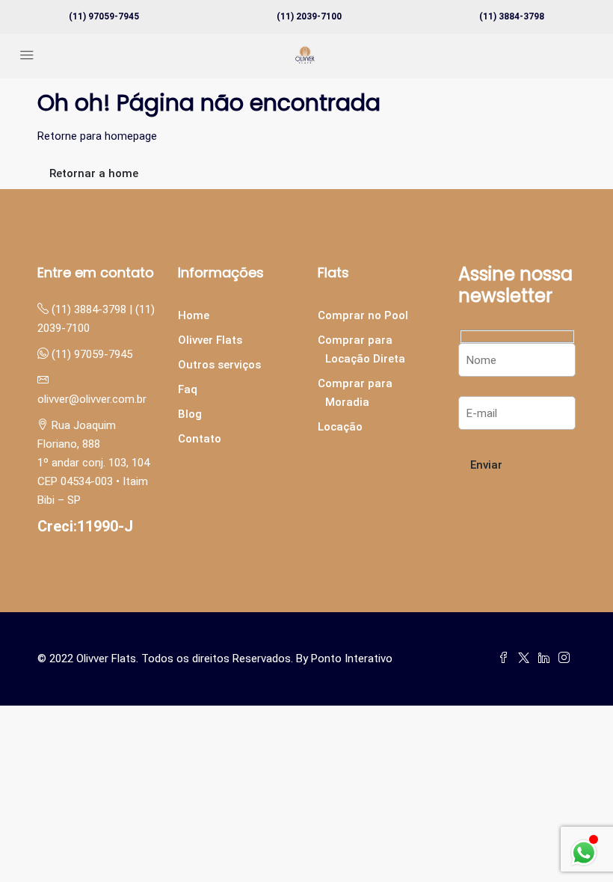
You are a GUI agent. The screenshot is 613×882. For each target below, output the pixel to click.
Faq (187, 389)
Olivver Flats (210, 340)
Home (193, 315)
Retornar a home (93, 173)
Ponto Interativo (351, 658)
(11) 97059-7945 (104, 16)
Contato (199, 438)
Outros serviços (219, 364)
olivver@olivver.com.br (92, 399)
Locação (340, 427)
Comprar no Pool (363, 315)
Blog (190, 414)
